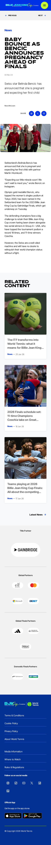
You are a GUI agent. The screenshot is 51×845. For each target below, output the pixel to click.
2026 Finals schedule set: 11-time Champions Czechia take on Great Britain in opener (24, 417)
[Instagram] (8, 783)
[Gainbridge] (25, 550)
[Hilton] (25, 647)
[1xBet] (33, 601)
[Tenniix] (17, 676)
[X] (31, 783)
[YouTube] (23, 783)
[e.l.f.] (17, 585)
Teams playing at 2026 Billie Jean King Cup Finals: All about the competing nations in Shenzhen (25, 490)
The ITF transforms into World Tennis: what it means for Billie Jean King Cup (24, 345)
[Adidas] (17, 631)
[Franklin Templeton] (33, 631)
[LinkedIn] (8, 791)
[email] (43, 113)
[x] (37, 113)
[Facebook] (39, 783)
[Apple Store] (13, 816)
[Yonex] (33, 676)
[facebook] (31, 113)
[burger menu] (44, 5)
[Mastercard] (33, 585)
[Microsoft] (17, 601)
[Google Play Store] (32, 816)
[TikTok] (15, 783)
